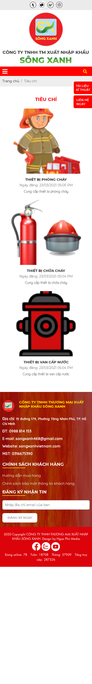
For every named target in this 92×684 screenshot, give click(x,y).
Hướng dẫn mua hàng (21, 475)
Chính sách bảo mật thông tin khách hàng (38, 483)
